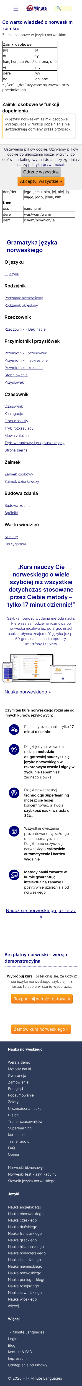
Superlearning (20, 1128)
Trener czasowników (25, 1121)
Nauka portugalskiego (26, 1279)
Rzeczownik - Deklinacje (25, 329)
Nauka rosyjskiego (23, 1286)
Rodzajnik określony (21, 305)
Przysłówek (14, 382)
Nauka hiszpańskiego (26, 1246)
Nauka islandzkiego (24, 1259)
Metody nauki (19, 1069)
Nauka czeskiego (22, 1220)
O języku (12, 274)
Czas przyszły (16, 421)
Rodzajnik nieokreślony (24, 298)
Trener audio (18, 1141)
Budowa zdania (18, 505)
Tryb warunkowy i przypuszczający (34, 443)
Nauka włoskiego (22, 1299)
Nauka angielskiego (24, 1207)
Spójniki (11, 512)
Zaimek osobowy (19, 474)
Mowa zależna (17, 435)
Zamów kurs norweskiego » (41, 1029)
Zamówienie (18, 1082)
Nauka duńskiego (22, 1226)
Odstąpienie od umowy (27, 1365)
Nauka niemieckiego (25, 1266)
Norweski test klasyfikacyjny (32, 1174)
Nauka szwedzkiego (25, 1292)
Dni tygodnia (15, 544)
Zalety (13, 1101)
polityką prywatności (46, 164)
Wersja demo (19, 1062)
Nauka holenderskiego (27, 1253)
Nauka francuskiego (25, 1233)
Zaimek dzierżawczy (22, 481)
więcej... (15, 1306)
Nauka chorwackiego (26, 1213)
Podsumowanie (21, 1095)
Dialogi (14, 1115)
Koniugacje (14, 413)
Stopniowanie (16, 375)
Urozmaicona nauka (24, 1108)
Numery (11, 536)
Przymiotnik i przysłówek (26, 353)
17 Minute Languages (26, 1332)
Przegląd (15, 1088)
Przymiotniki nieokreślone (26, 360)
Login (12, 1338)
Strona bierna (16, 450)
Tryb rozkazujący (19, 428)
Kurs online (17, 1134)
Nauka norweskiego (24, 1273)
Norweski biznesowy (25, 1167)
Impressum (17, 1358)
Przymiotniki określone (24, 367)
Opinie (13, 1154)
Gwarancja (17, 1075)
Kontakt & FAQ (20, 1351)
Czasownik (14, 406)
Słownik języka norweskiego (31, 1181)
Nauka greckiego (22, 1240)
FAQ (11, 1148)
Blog (11, 1345)
